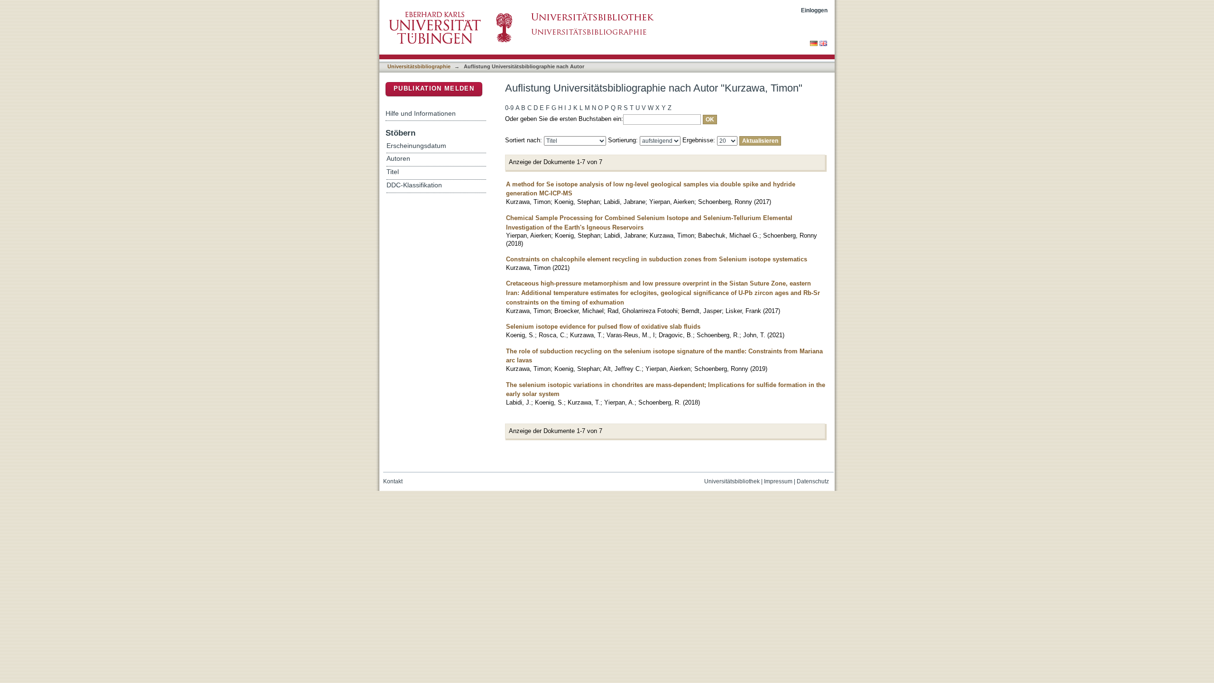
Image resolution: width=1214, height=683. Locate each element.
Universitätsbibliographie (419, 66)
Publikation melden (434, 88)
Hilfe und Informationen (421, 113)
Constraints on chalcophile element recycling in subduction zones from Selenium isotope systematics (656, 259)
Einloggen (814, 10)
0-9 (509, 107)
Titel (392, 171)
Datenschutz (813, 481)
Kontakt (393, 481)
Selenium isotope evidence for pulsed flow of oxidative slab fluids (603, 326)
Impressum (778, 481)
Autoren (398, 158)
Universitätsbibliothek (732, 481)
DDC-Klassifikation (414, 185)
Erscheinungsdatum (416, 145)
